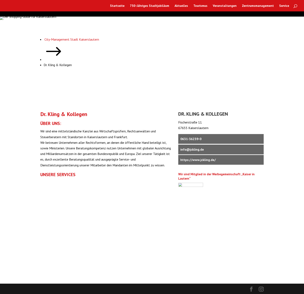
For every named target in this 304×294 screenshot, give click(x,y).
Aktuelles (181, 6)
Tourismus (200, 6)
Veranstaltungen (225, 6)
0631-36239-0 (190, 139)
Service (284, 6)
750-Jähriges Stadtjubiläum (149, 6)
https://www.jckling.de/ (198, 160)
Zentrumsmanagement (258, 6)
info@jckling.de (192, 149)
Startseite (117, 6)
